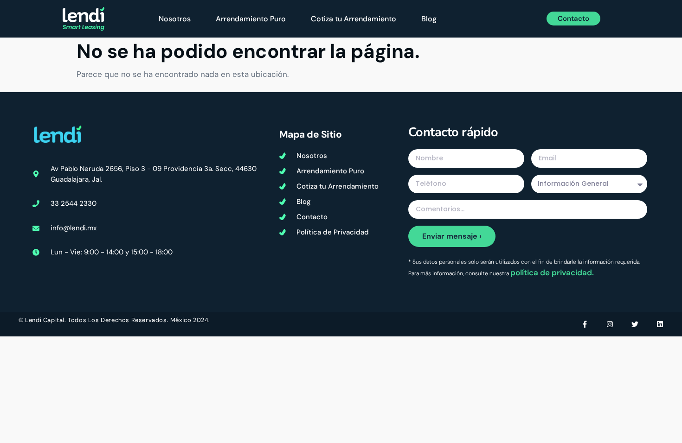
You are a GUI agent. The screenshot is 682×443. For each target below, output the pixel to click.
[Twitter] (634, 324)
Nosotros (175, 19)
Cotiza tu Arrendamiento (353, 19)
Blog (429, 19)
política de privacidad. (552, 272)
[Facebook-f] (584, 324)
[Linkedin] (659, 324)
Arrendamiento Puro (251, 19)
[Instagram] (609, 324)
